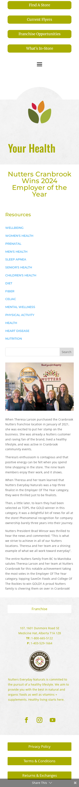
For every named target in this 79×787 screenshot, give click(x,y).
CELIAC (10, 299)
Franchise (39, 608)
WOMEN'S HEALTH (19, 236)
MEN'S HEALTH (16, 252)
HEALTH (11, 323)
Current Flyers (39, 19)
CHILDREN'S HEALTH (20, 275)
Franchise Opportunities (39, 34)
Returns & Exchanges (39, 775)
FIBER (9, 291)
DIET (8, 283)
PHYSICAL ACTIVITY (19, 315)
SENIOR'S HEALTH (18, 267)
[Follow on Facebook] (26, 720)
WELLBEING (14, 228)
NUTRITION (13, 338)
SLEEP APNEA (15, 259)
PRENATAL (13, 244)
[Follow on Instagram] (39, 720)
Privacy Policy (39, 746)
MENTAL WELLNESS (20, 307)
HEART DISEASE (17, 331)
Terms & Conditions (39, 761)
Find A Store (39, 5)
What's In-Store (39, 48)
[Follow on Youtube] (52, 720)
